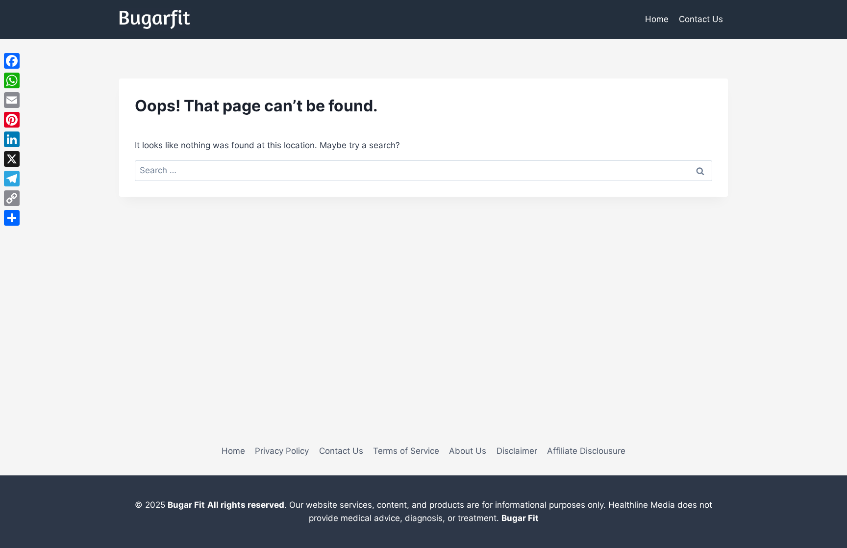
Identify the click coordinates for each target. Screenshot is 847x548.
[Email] (12, 100)
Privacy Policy (282, 451)
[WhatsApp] (12, 80)
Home (657, 19)
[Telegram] (12, 178)
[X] (12, 159)
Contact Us (701, 19)
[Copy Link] (12, 198)
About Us (467, 451)
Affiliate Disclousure (586, 451)
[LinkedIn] (12, 139)
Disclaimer (517, 451)
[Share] (12, 218)
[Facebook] (12, 61)
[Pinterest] (12, 120)
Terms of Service (406, 451)
